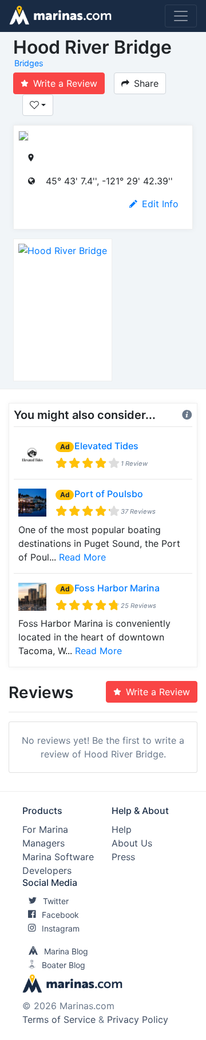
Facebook (60, 915)
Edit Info (160, 203)
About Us (132, 843)
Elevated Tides (106, 446)
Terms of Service (59, 1019)
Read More (82, 557)
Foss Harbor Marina (117, 588)
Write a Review (65, 83)
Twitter (56, 901)
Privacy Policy (137, 1019)
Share (146, 83)
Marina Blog (66, 951)
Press (123, 856)
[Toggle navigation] (181, 16)
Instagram (61, 928)
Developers (47, 870)
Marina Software (58, 856)
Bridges (28, 63)
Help (122, 829)
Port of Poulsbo (108, 493)
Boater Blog (63, 965)
